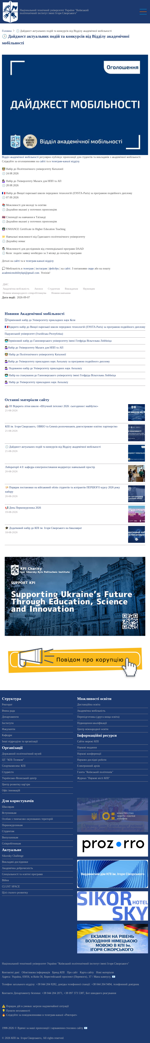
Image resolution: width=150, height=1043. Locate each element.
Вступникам (9, 812)
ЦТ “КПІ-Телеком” (13, 759)
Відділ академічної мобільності (20, 157)
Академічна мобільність (16, 288)
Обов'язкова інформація (36, 972)
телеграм (28, 268)
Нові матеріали (105, 972)
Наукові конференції (89, 753)
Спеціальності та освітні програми (22, 874)
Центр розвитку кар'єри (16, 784)
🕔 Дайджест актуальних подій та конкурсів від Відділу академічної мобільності (53, 446)
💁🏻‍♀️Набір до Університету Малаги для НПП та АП (34, 347)
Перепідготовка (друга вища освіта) (98, 716)
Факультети (8, 729)
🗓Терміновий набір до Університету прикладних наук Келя (40, 320)
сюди (91, 268)
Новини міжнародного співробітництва (24, 293)
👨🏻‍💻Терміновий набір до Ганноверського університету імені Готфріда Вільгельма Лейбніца (58, 340)
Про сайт (72, 972)
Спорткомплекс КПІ (14, 765)
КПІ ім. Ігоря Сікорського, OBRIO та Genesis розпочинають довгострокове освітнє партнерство (61, 426)
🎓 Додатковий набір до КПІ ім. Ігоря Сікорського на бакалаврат (43, 528)
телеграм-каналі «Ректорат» (61, 1015)
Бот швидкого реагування (101, 993)
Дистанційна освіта (88, 704)
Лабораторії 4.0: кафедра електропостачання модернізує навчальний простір (50, 467)
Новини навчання (61, 293)
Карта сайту (87, 972)
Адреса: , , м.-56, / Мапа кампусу (56, 976)
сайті (43, 161)
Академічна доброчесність (17, 868)
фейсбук (54, 268)
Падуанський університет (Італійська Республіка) (34, 333)
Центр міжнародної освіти (92, 729)
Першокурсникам (12, 825)
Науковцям (89, 288)
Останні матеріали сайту (27, 400)
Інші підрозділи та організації (20, 741)
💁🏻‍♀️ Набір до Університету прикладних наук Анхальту (36, 382)
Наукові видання (87, 747)
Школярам (8, 806)
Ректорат (7, 704)
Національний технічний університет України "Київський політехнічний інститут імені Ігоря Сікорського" (54, 12)
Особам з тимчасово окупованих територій (27, 818)
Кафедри (7, 735)
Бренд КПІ (58, 972)
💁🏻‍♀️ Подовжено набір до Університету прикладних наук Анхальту (43, 368)
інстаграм (41, 268)
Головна (7, 30)
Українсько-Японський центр (19, 778)
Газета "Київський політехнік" (95, 772)
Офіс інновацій (11, 790)
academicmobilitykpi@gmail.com (20, 272)
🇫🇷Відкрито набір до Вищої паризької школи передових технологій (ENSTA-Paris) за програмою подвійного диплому (75, 326)
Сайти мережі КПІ (88, 741)
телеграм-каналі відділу (65, 161)
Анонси (38, 288)
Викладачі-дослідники (15, 861)
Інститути (8, 723)
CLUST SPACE (11, 886)
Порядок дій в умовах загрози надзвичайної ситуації (37, 1006)
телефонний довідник (126, 984)
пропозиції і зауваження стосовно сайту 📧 (61, 1028)
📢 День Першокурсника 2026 (23, 507)
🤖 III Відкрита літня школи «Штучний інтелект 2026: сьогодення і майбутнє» (51, 406)
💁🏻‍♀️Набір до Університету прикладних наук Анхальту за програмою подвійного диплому (57, 361)
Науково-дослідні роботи (91, 759)
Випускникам (10, 837)
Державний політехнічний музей (21, 753)
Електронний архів (88, 765)
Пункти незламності (18, 1010)
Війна (5, 880)
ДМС (6, 284)
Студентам (54, 288)
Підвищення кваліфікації (92, 723)
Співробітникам (11, 843)
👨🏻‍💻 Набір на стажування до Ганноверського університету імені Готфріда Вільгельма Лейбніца (60, 375)
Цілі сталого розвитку (15, 892)
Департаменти (10, 716)
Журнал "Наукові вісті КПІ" (93, 778)
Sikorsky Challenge (12, 855)
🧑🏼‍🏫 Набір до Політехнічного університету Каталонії (35, 354)
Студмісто (8, 772)
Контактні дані (10, 972)
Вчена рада (8, 710)
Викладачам (71, 288)
